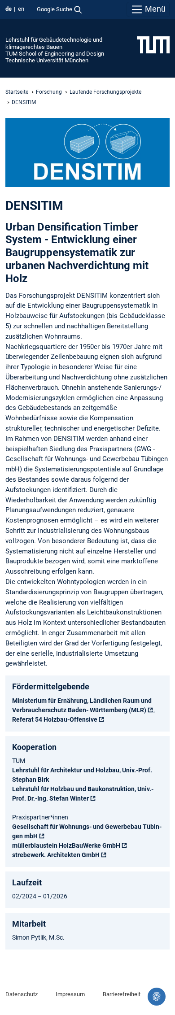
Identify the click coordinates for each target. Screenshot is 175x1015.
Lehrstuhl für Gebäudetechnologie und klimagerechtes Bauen (53, 43)
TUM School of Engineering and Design (54, 53)
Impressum (70, 994)
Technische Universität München (46, 60)
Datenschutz (21, 994)
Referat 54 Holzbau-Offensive (54, 719)
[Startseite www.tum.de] (153, 44)
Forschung (49, 92)
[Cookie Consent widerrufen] (157, 997)
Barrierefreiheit (121, 994)
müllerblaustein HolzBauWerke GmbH (66, 845)
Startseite (16, 92)
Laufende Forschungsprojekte (105, 92)
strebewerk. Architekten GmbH (56, 854)
